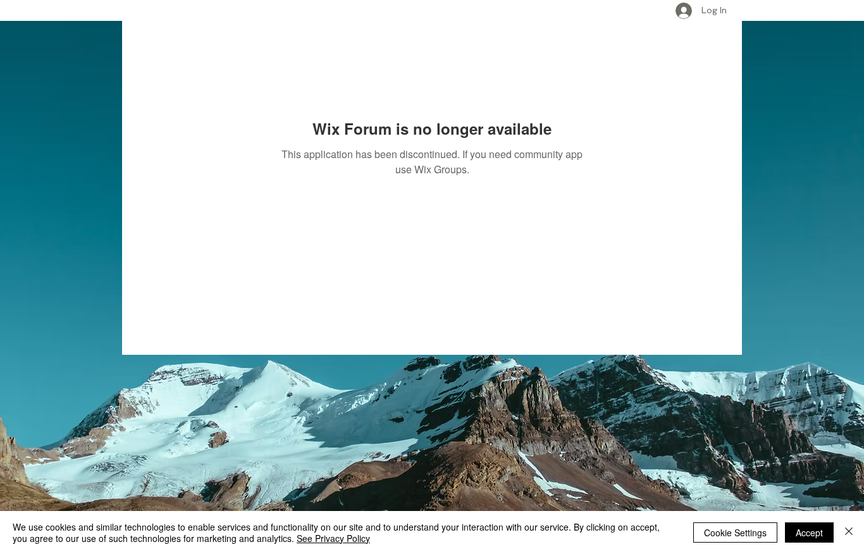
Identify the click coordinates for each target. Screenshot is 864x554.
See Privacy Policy (333, 538)
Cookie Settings (735, 532)
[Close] (848, 532)
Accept (809, 532)
